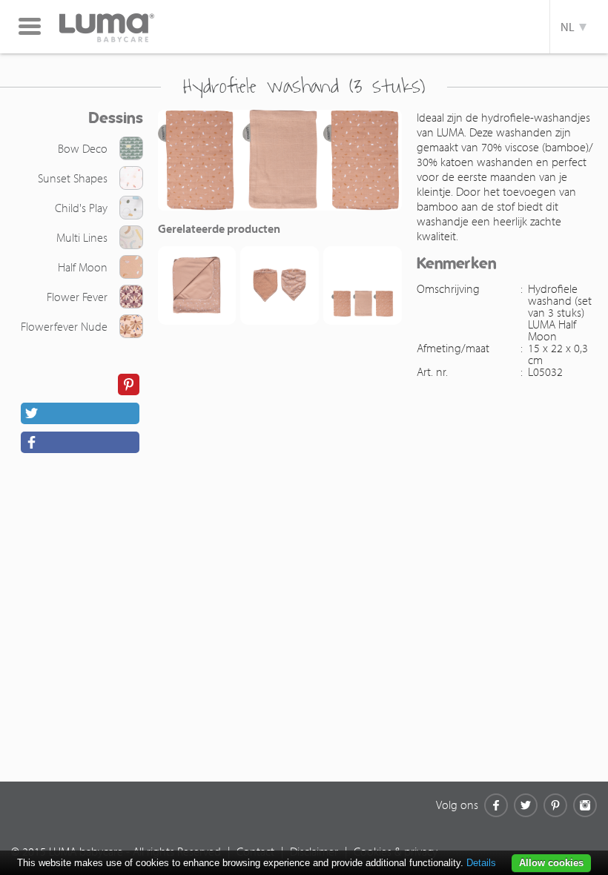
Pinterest (555, 805)
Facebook (496, 805)
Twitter (526, 805)
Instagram (585, 805)
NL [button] (569, 26)
